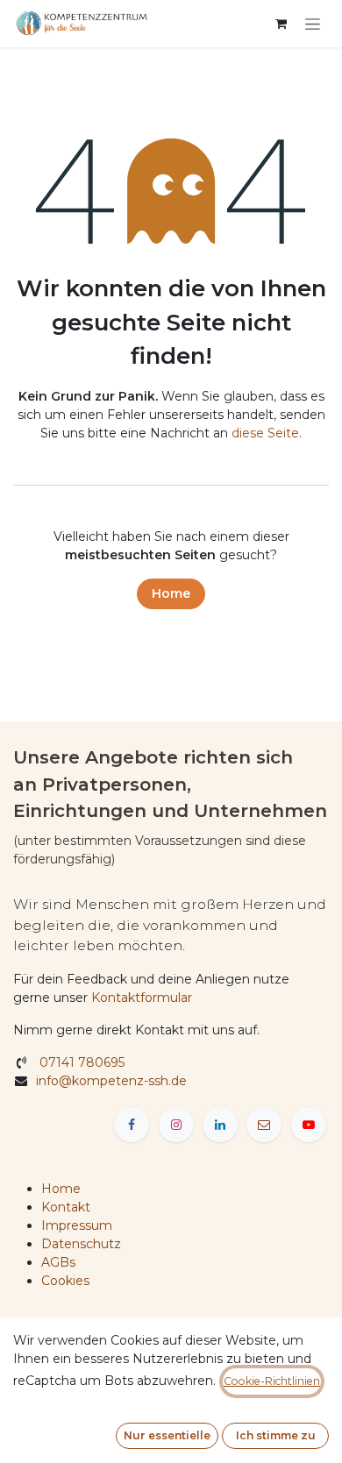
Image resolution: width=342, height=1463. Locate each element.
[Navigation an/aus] (312, 23)
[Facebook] (131, 1124)
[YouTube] (308, 1124)
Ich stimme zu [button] (276, 1435)
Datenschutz (81, 1244)
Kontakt (65, 1207)
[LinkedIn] (220, 1124)
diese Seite (265, 433)
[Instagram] (176, 1124)
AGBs (58, 1262)
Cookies (65, 1281)
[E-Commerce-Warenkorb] (280, 23)
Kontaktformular (141, 997)
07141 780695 (80, 1062)
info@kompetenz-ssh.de (113, 1081)
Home (171, 593)
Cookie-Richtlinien (272, 1381)
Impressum (76, 1225)
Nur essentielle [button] (167, 1435)
